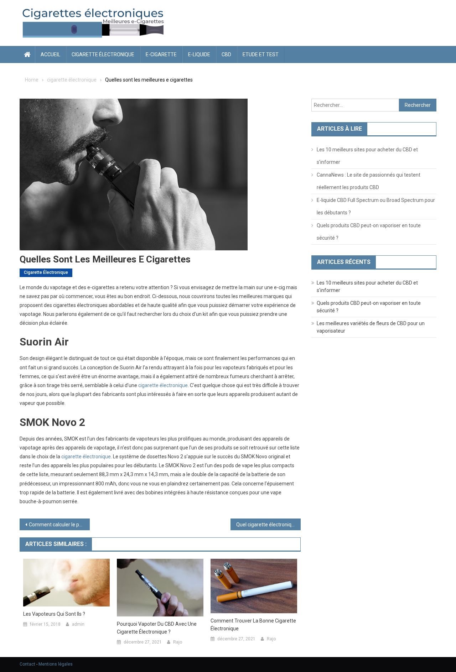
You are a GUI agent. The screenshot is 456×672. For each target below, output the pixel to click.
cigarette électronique (103, 54)
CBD (226, 54)
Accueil (50, 54)
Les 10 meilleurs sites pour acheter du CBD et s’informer (367, 156)
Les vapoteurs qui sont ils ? (54, 614)
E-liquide (199, 54)
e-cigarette (161, 54)
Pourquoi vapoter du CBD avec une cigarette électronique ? (157, 628)
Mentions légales (55, 664)
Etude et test (261, 54)
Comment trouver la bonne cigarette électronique (253, 624)
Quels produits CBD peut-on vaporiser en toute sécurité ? (369, 232)
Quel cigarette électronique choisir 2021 (268, 524)
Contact (27, 664)
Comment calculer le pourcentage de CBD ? (59, 524)
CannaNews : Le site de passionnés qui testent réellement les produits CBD (368, 181)
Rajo (177, 642)
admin (78, 624)
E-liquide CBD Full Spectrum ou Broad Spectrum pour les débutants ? (376, 206)
